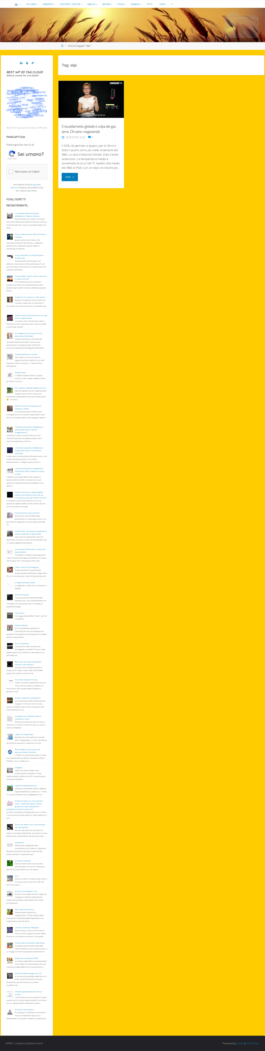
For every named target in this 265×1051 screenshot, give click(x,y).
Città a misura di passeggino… (27, 567)
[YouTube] (27, 63)
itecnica (34, 128)
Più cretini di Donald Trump (26, 680)
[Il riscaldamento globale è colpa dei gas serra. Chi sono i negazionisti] (91, 99)
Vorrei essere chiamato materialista (30, 943)
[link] (172, 4)
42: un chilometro (22, 643)
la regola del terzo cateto (25, 582)
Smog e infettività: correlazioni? (27, 698)
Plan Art (14, 187)
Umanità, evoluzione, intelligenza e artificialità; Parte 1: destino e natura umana (29, 471)
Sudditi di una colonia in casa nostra (30, 297)
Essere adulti (20, 372)
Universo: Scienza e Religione (27, 927)
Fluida (240, 1043)
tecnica (33, 184)
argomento (19, 842)
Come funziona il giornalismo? (27, 513)
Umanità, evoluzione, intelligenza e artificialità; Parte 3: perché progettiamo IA (29, 430)
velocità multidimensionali (25, 785)
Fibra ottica (19, 613)
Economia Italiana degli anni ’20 (28, 973)
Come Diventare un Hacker (26, 354)
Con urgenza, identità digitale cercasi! (30, 388)
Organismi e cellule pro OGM (26, 958)
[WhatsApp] (33, 63)
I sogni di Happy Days (24, 734)
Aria (16, 876)
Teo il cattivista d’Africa (24, 909)
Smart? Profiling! (22, 595)
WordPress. (252, 1043)
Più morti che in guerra (24, 1009)
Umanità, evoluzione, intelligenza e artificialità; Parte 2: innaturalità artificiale (29, 450)
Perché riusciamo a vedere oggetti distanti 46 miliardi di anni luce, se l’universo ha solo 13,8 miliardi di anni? (30, 495)
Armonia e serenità (23, 861)
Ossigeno (18, 767)
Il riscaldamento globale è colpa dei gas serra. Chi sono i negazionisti (89, 129)
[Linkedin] (21, 63)
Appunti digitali (21, 625)
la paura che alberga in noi (26, 891)
